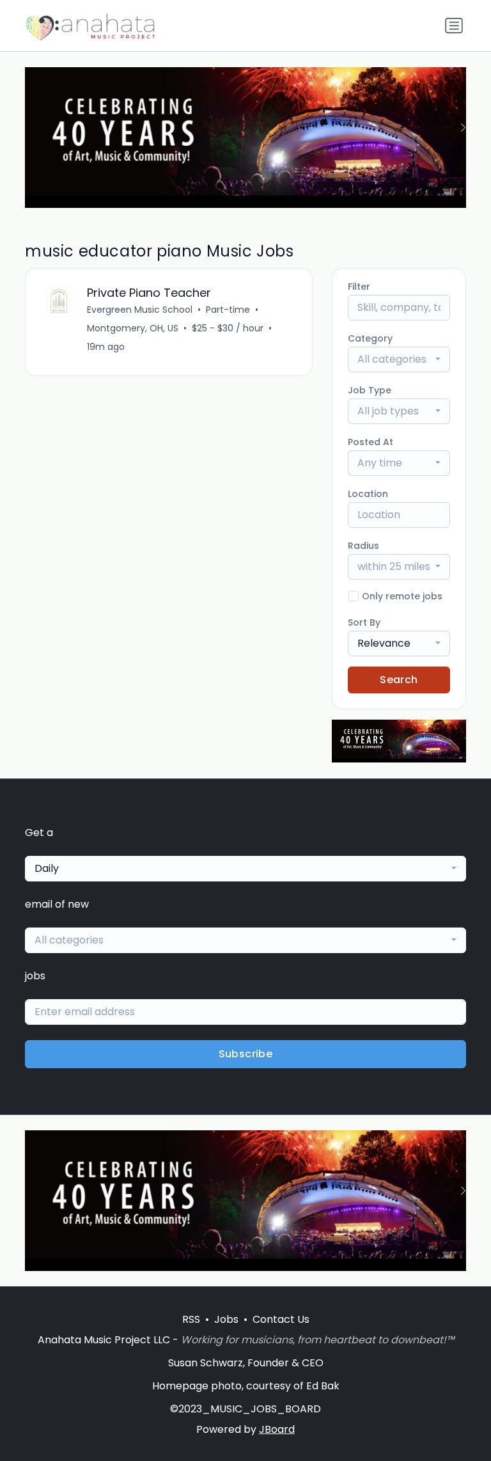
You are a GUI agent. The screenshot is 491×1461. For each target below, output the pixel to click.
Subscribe (246, 1053)
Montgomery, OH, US (132, 328)
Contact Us (281, 1319)
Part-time (228, 309)
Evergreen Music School (139, 309)
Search (398, 679)
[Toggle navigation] (454, 25)
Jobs (226, 1319)
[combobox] (399, 359)
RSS (191, 1319)
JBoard (277, 1429)
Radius (363, 545)
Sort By (364, 622)
